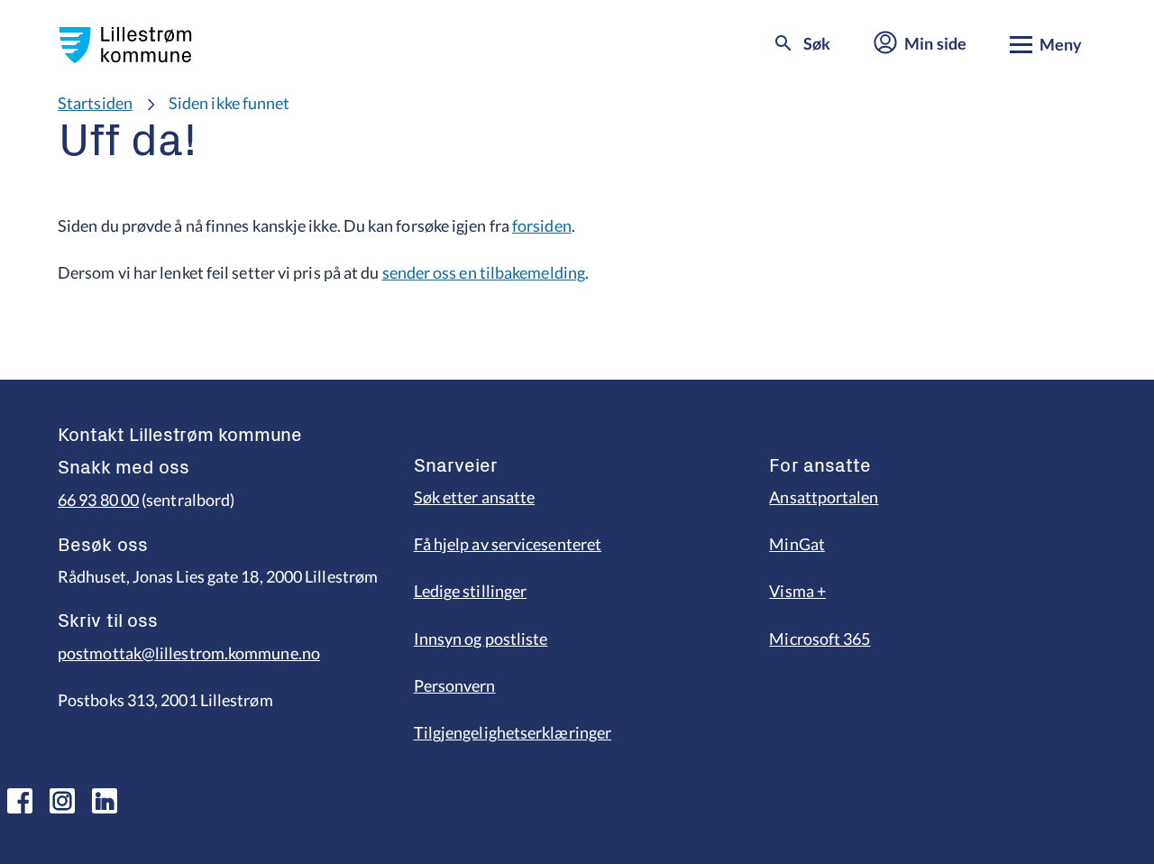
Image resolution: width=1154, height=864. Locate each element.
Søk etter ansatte (475, 497)
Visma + (797, 591)
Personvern (455, 685)
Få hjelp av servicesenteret (507, 544)
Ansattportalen (823, 497)
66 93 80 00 (98, 500)
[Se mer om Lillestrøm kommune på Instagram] (62, 801)
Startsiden (95, 103)
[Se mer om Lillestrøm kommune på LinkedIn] (104, 801)
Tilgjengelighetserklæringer (512, 732)
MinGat (797, 544)
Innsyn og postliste (481, 638)
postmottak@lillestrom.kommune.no (189, 653)
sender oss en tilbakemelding (484, 272)
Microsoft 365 (819, 638)
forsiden (542, 225)
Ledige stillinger (470, 591)
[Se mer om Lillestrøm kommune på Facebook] (20, 801)
